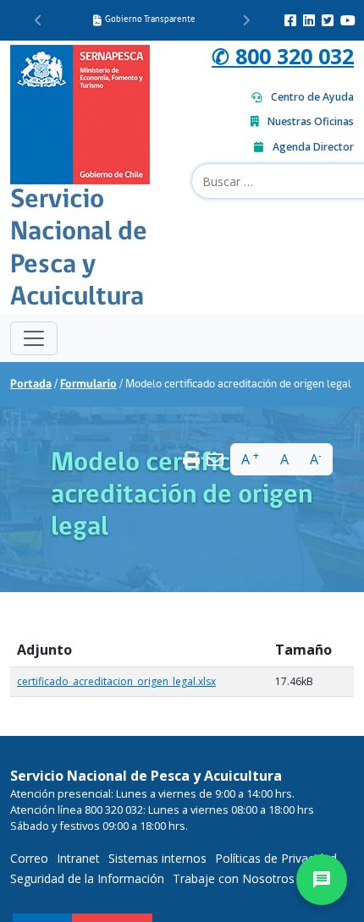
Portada (31, 384)
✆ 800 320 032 (283, 55)
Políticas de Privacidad (276, 858)
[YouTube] (348, 20)
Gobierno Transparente (150, 20)
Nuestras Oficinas (310, 121)
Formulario (88, 384)
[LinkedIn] (309, 20)
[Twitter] (328, 20)
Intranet (78, 858)
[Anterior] (38, 20)
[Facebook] (290, 20)
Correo (29, 858)
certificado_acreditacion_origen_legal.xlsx (116, 681)
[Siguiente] (245, 20)
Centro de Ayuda (312, 97)
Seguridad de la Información (87, 878)
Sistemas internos (157, 858)
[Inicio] (80, 112)
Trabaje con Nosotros (234, 878)
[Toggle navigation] (34, 338)
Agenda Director (313, 147)
